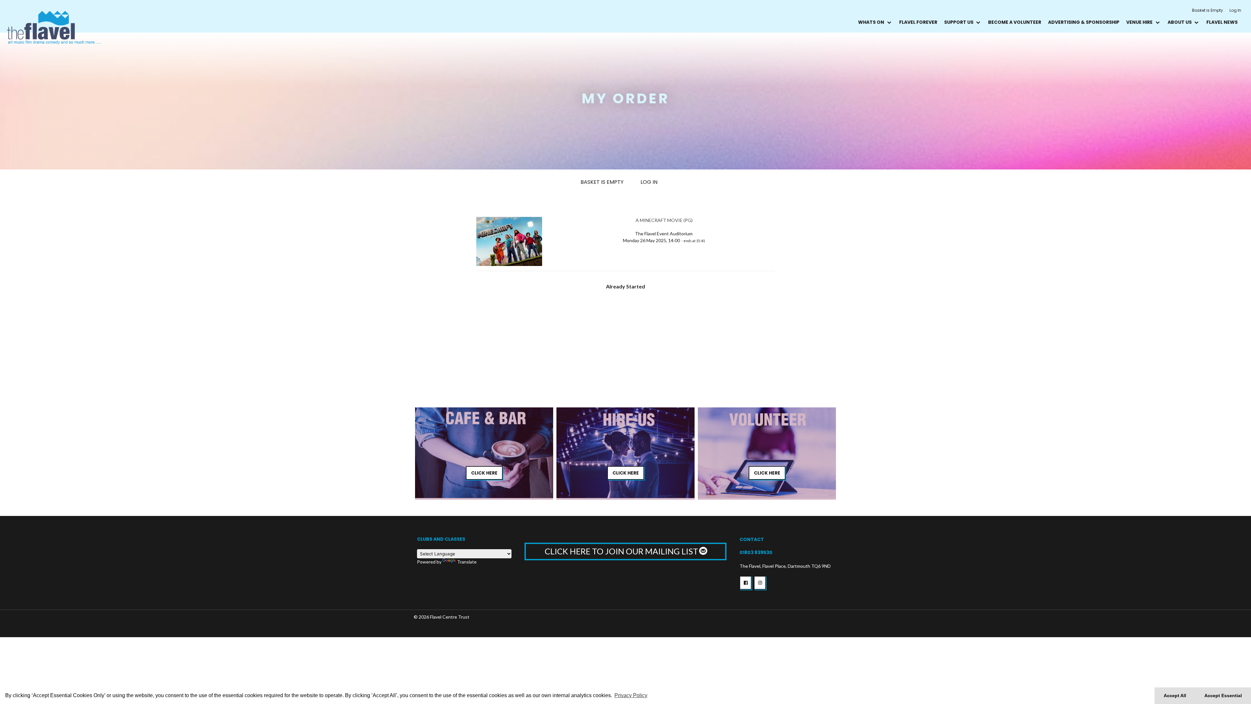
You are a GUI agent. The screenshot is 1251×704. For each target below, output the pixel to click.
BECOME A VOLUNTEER (1014, 22)
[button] (746, 583)
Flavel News (1222, 22)
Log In (1235, 10)
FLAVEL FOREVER (918, 22)
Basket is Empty (1207, 10)
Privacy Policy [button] (630, 695)
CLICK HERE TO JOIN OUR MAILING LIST (622, 551)
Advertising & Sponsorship (1083, 22)
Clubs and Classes (441, 539)
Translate (467, 562)
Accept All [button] (1175, 695)
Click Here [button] (484, 473)
